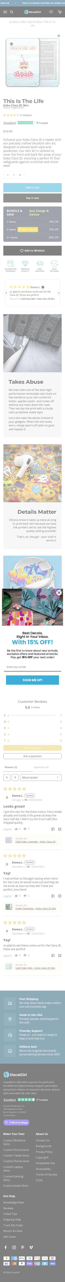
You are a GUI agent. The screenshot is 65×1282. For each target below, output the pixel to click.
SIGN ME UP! (32, 680)
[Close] (59, 593)
